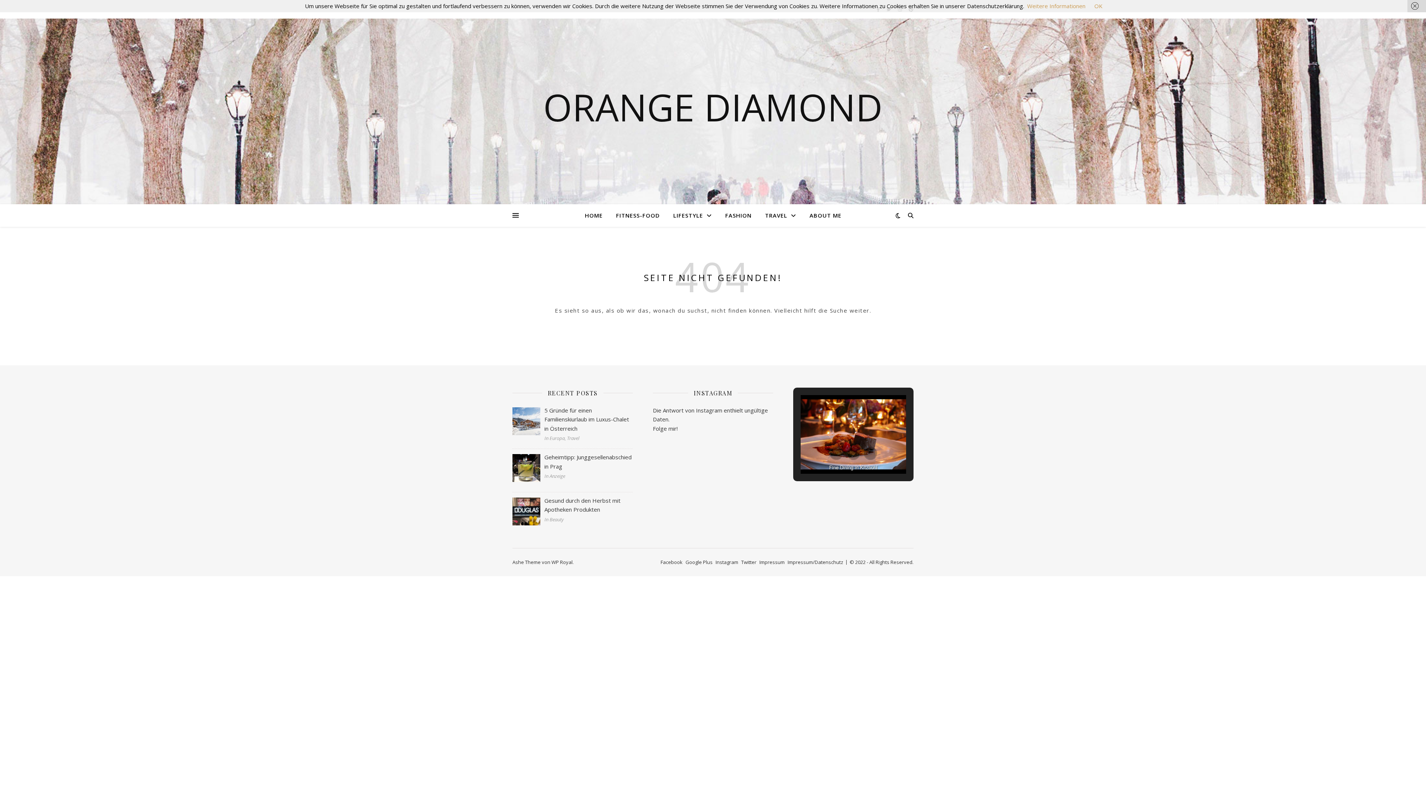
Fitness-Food (638, 215)
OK (1098, 6)
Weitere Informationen (1056, 6)
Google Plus (699, 562)
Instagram (727, 562)
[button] (836, 453)
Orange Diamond (713, 106)
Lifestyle (688, 215)
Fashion (738, 215)
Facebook (672, 562)
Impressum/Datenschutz (815, 562)
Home (594, 215)
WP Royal (562, 562)
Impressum (772, 562)
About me (825, 215)
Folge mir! (665, 428)
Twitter (748, 562)
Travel (776, 215)
